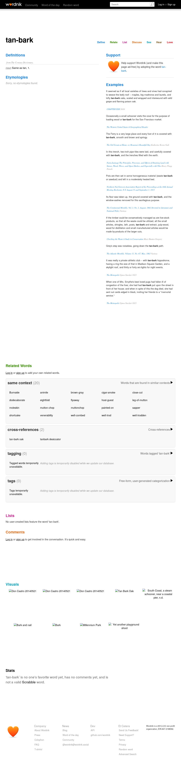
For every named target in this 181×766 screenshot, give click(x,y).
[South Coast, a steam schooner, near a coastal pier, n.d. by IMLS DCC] (158, 593)
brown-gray (77, 392)
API (93, 730)
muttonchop (77, 407)
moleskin (14, 407)
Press (37, 735)
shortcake (14, 415)
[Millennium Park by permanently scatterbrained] (90, 624)
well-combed (78, 415)
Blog (65, 730)
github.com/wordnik (100, 735)
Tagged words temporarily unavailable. (24, 464)
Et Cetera (124, 726)
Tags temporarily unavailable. (18, 492)
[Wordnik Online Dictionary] (14, 4)
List (124, 42)
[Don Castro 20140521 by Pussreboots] (22, 590)
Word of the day (51, 5)
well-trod (106, 415)
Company (40, 726)
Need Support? (126, 735)
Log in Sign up (166, 4)
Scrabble (29, 681)
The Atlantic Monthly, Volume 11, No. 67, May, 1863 (129, 253)
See (149, 42)
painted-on (108, 407)
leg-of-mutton (139, 400)
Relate (114, 42)
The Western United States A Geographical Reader (127, 127)
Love (170, 42)
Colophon (39, 739)
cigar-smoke (108, 392)
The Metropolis (113, 275)
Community (31, 5)
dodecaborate (17, 400)
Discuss (137, 42)
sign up (20, 373)
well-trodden (139, 415)
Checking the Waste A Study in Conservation (125, 239)
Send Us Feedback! (129, 730)
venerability (46, 415)
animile (44, 392)
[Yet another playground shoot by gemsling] (124, 625)
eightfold (45, 400)
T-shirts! (38, 749)
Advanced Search (127, 754)
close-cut (137, 392)
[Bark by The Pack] (56, 624)
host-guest (107, 400)
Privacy (122, 744)
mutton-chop (47, 407)
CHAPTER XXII (113, 109)
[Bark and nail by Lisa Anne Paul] (22, 624)
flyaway (75, 400)
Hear (159, 42)
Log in (9, 373)
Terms (122, 739)
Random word (71, 5)
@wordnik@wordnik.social (76, 744)
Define (101, 42)
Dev (92, 726)
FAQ (36, 744)
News (65, 726)
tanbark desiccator (50, 439)
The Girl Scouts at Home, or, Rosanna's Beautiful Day (129, 145)
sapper (136, 407)
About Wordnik (41, 730)
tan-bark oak (16, 439)
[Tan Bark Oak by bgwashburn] (124, 590)
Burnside (14, 392)
